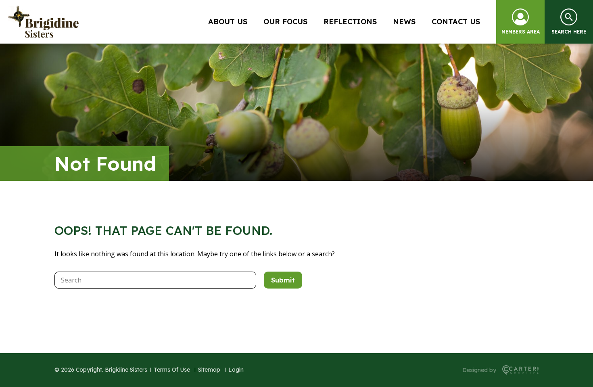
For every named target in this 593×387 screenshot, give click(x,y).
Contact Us (456, 21)
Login (236, 369)
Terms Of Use (172, 369)
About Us (227, 21)
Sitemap (209, 369)
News (404, 21)
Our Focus (285, 21)
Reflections (350, 21)
